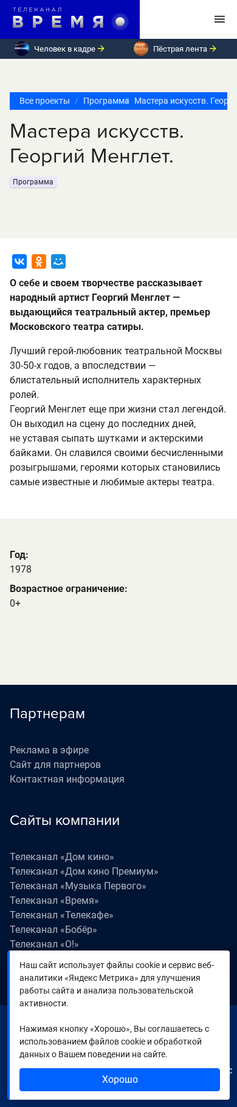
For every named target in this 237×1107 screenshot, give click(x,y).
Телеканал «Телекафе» (62, 915)
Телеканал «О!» (44, 944)
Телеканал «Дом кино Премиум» (84, 871)
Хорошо (120, 1079)
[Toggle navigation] (219, 19)
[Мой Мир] (58, 261)
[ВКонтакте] (19, 261)
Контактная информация (67, 779)
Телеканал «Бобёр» (53, 929)
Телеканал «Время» (54, 900)
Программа (102, 101)
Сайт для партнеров (55, 764)
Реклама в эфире (49, 750)
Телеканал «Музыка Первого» (78, 886)
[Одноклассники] (39, 261)
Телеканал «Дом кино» (62, 857)
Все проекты (44, 101)
